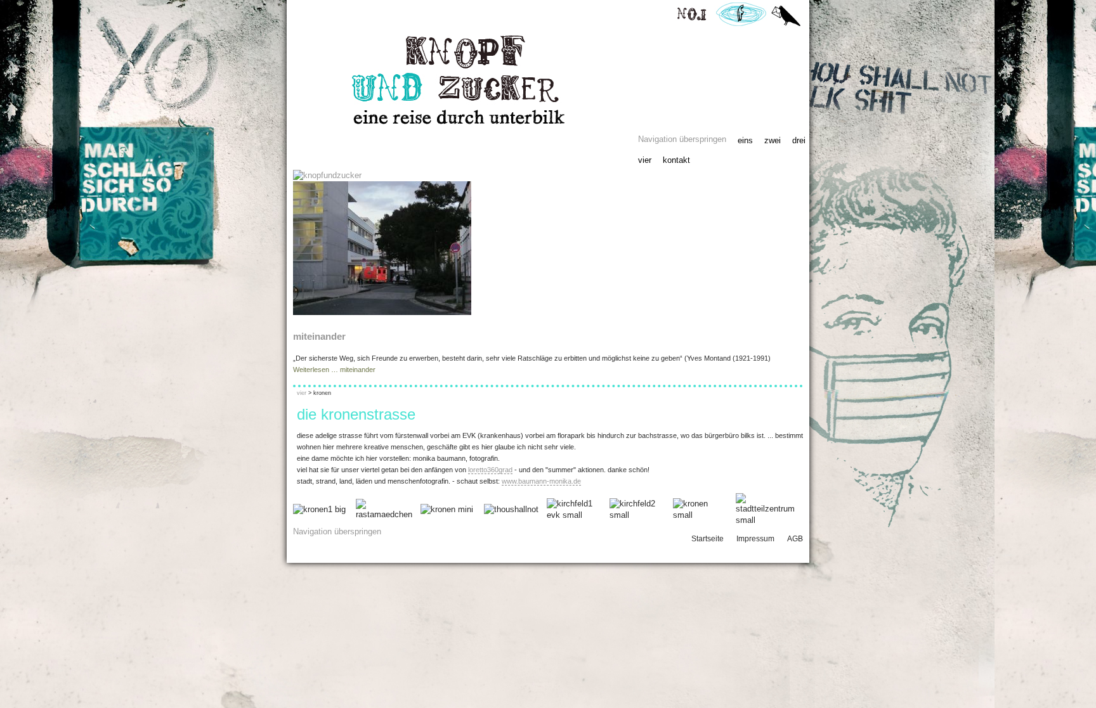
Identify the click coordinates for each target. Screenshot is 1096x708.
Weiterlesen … (334, 369)
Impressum (755, 538)
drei (799, 140)
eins (745, 140)
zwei (772, 140)
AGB (795, 538)
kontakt (676, 160)
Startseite (707, 538)
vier (644, 160)
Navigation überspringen (682, 139)
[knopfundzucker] (327, 175)
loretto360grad (490, 469)
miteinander (319, 336)
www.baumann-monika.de (541, 481)
